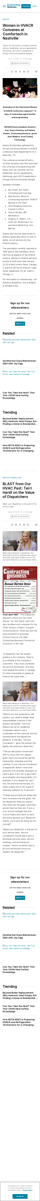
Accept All (20, 1196)
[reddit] (24, 71)
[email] (28, 71)
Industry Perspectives (12, 478)
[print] (36, 71)
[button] (4, 6)
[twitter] (20, 71)
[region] (20, 1191)
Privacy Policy (27, 1190)
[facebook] (12, 71)
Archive (6, 19)
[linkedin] (16, 71)
